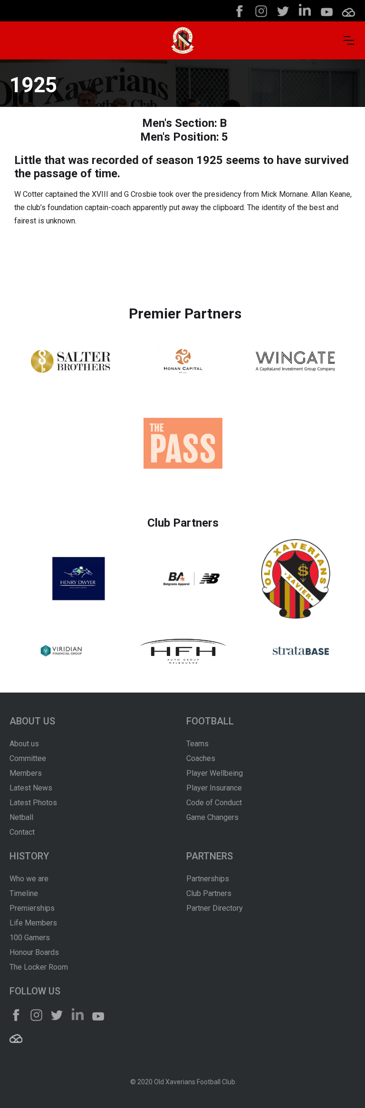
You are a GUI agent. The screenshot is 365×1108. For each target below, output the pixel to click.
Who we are (29, 878)
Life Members (33, 922)
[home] (182, 40)
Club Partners (208, 893)
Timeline (24, 893)
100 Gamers (30, 937)
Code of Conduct (214, 802)
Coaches (200, 758)
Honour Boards (34, 952)
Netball (21, 817)
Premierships (32, 908)
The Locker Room (39, 967)
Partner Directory (214, 908)
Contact (22, 832)
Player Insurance (214, 787)
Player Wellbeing (214, 773)
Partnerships (207, 878)
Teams (197, 743)
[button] (349, 40)
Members (26, 773)
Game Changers (212, 817)
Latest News (31, 787)
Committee (28, 758)
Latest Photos (33, 802)
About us (24, 743)
